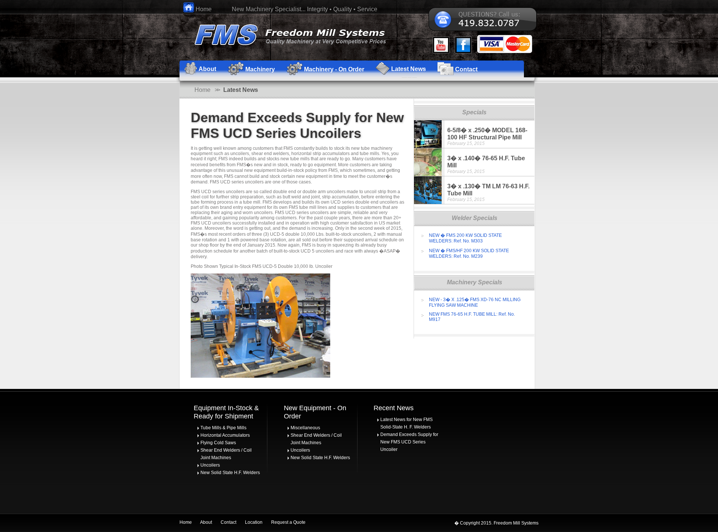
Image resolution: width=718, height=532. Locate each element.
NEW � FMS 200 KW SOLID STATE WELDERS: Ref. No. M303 (465, 238)
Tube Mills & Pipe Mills (223, 427)
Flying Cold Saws (218, 442)
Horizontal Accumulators (225, 435)
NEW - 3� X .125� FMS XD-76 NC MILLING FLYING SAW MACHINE (475, 302)
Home (203, 9)
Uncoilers (210, 465)
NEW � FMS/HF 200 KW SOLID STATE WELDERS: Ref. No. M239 (469, 253)
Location (254, 522)
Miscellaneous (305, 427)
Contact (228, 522)
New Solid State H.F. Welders (230, 472)
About (206, 522)
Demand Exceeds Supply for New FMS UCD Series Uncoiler (409, 442)
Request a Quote (288, 522)
